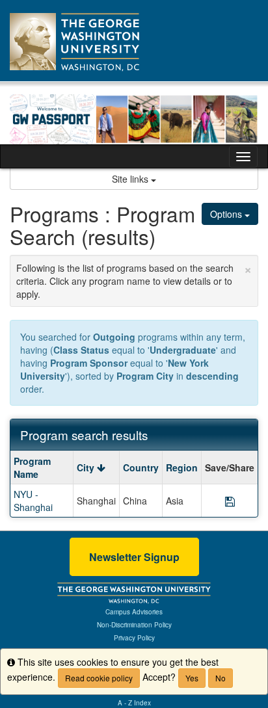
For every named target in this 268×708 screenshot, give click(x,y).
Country (141, 467)
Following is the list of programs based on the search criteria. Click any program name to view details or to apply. (134, 279)
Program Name (32, 467)
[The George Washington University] (134, 592)
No (220, 677)
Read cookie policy (99, 677)
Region (182, 467)
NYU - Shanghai (33, 501)
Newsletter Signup (134, 556)
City (87, 467)
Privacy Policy (134, 637)
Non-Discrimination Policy (134, 624)
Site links (131, 178)
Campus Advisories (134, 611)
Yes (191, 677)
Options (227, 213)
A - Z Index (134, 702)
